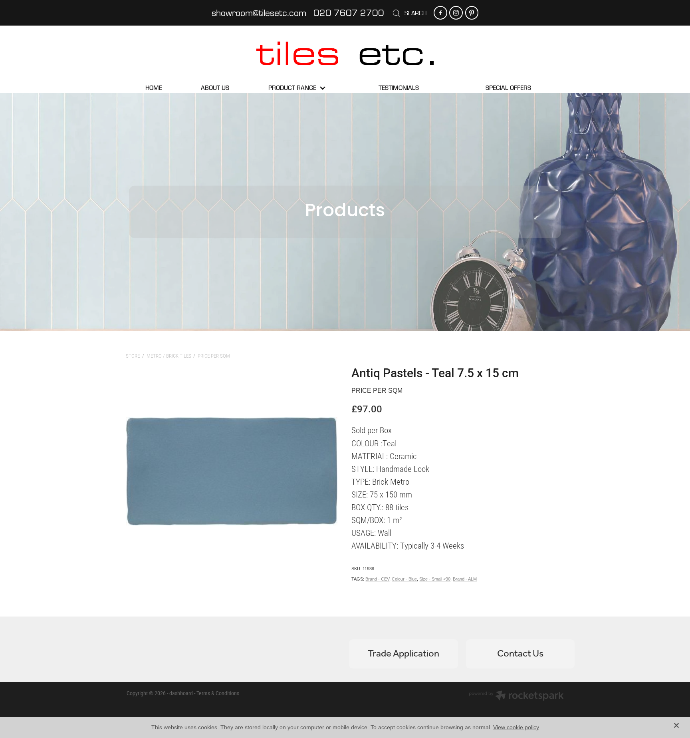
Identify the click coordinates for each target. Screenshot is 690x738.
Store (133, 355)
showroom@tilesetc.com (259, 12)
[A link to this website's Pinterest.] (471, 12)
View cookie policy (516, 727)
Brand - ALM (465, 579)
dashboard (181, 693)
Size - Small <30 (434, 579)
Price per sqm (214, 355)
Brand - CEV (377, 579)
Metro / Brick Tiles (169, 355)
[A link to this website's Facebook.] (440, 12)
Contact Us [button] (520, 654)
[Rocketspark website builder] (516, 696)
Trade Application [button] (403, 654)
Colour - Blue (404, 579)
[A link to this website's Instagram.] (455, 12)
